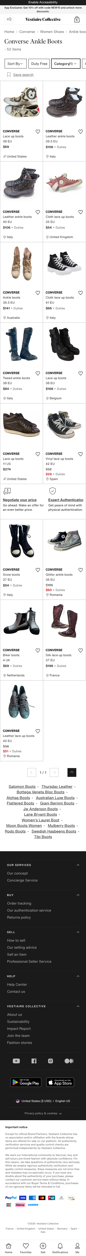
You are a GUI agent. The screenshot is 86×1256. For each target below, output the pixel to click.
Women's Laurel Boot (40, 820)
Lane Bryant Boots (40, 814)
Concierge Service (22, 880)
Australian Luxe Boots (55, 798)
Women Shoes (52, 31)
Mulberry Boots (61, 825)
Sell (11, 932)
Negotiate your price (20, 499)
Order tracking (19, 903)
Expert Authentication (66, 499)
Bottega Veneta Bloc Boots (41, 792)
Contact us (16, 991)
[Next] (54, 772)
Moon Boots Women (24, 825)
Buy (10, 895)
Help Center (17, 984)
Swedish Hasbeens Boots (54, 831)
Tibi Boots (43, 837)
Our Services (19, 865)
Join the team (18, 1035)
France (10, 1228)
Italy (43, 1232)
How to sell (16, 940)
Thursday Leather (57, 786)
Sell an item (16, 954)
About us (14, 1014)
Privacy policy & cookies (41, 1113)
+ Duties (60, 147)
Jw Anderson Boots (40, 809)
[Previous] (31, 772)
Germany (62, 1228)
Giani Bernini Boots (57, 803)
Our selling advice (22, 947)
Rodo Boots (15, 831)
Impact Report (19, 1028)
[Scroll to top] (71, 772)
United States (46, 1228)
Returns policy (19, 917)
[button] (77, 19)
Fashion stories (19, 1042)
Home (9, 31)
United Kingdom (26, 1228)
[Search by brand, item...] (9, 19)
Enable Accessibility (43, 2)
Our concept (17, 873)
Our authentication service (29, 910)
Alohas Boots (18, 798)
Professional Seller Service (29, 961)
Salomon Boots (22, 786)
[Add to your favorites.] (37, 131)
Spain (74, 1228)
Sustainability (18, 1021)
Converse (27, 31)
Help (11, 976)
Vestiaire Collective (26, 1006)
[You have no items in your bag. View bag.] (77, 19)
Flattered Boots (20, 803)
